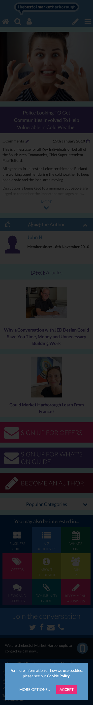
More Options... (34, 689)
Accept (67, 689)
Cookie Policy (58, 676)
